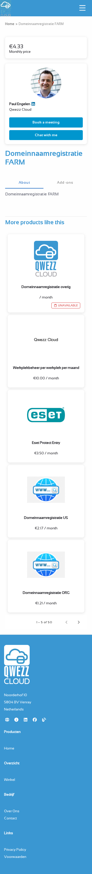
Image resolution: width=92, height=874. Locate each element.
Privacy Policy (15, 849)
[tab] (24, 182)
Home (9, 24)
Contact (10, 818)
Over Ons (11, 811)
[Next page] (79, 622)
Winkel (9, 780)
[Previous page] (66, 622)
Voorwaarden (15, 857)
